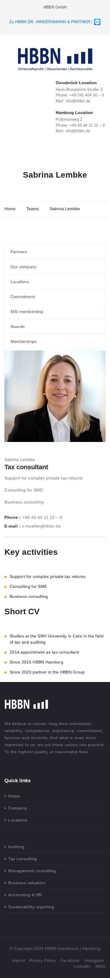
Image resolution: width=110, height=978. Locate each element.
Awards (18, 326)
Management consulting (32, 870)
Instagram (94, 960)
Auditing (16, 846)
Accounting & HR (25, 894)
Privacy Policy (42, 960)
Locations (20, 281)
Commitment (23, 296)
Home (14, 796)
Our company (23, 266)
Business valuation (26, 882)
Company (17, 808)
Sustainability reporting (31, 906)
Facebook (69, 960)
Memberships (23, 341)
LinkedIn (82, 966)
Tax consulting (22, 858)
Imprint (19, 960)
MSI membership (27, 311)
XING (100, 966)
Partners (19, 251)
